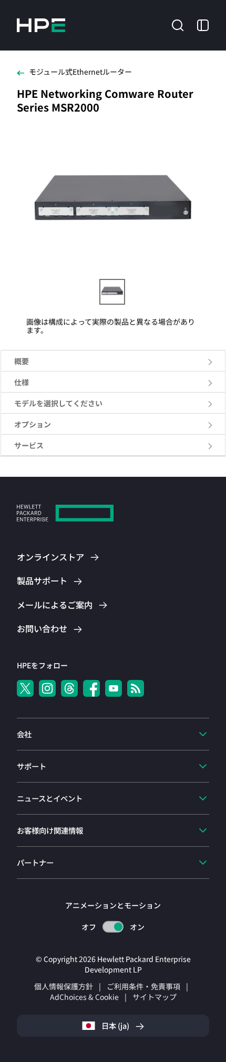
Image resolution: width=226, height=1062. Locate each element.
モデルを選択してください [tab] (58, 403)
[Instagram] (47, 688)
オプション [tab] (32, 424)
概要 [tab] (21, 361)
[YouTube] (113, 688)
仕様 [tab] (21, 382)
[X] (25, 688)
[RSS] (135, 688)
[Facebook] (91, 688)
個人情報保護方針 (63, 986)
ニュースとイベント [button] (50, 798)
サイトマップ (154, 996)
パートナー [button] (35, 862)
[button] (177, 24)
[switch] (113, 927)
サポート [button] (31, 766)
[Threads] (69, 688)
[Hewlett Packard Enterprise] (41, 25)
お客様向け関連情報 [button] (50, 830)
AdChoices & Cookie (84, 996)
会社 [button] (24, 733)
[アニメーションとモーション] (113, 927)
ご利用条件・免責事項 (143, 986)
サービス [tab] (29, 445)
